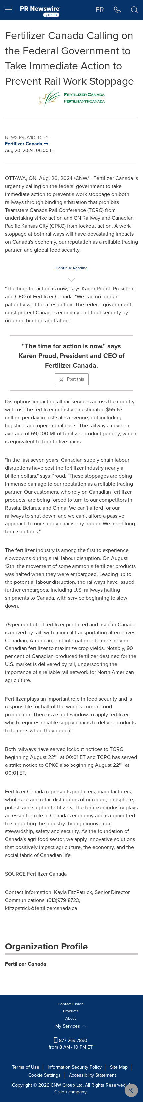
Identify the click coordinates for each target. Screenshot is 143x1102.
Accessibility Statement (92, 1075)
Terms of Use (25, 1067)
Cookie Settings (44, 1075)
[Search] (134, 10)
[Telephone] (117, 10)
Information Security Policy (75, 1067)
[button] (71, 98)
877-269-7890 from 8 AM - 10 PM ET (71, 1044)
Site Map (119, 1067)
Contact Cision (71, 1004)
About (70, 1018)
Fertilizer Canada (25, 964)
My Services (68, 1026)
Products (71, 1011)
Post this (75, 379)
